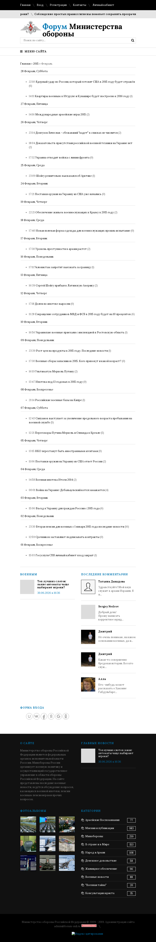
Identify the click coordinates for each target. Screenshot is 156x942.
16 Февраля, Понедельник (37, 256)
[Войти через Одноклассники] (66, 716)
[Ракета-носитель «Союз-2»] (28, 863)
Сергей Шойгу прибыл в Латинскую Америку (65, 285)
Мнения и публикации (99, 828)
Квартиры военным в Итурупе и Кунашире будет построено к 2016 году (82, 96)
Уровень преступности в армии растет (61, 249)
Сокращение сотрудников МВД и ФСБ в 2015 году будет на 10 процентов (83, 314)
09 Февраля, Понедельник (37, 340)
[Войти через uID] (29, 716)
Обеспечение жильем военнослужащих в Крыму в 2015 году (74, 212)
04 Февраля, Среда (33, 469)
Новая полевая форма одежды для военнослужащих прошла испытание (83, 230)
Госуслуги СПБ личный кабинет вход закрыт (65, 555)
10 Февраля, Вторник (34, 322)
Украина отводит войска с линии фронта (62, 157)
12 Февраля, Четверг (34, 293)
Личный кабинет (103, 5)
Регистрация (58, 5)
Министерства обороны (82, 30)
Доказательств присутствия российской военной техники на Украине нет (84, 143)
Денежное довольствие (101, 860)
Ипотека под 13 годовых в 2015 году (59, 382)
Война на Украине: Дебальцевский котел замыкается (70, 490)
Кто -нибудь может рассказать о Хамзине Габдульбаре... (112, 685)
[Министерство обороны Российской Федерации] (28, 824)
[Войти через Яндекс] (51, 716)
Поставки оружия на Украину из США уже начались (68, 194)
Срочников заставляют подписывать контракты (67, 537)
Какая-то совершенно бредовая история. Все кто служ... (115, 660)
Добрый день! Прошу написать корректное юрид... (111, 613)
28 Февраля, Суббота (34, 71)
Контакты (79, 5)
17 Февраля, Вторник (34, 238)
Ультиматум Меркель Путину (54, 371)
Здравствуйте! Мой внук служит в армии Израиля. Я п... (116, 588)
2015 (36, 63)
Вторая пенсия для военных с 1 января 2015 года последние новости (80, 526)
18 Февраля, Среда (32, 220)
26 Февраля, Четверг (34, 122)
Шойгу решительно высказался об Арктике (64, 176)
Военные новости (97, 877)
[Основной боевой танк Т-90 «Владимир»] (47, 863)
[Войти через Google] (58, 716)
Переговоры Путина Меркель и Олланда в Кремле (67, 433)
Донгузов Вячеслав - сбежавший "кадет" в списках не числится (77, 132)
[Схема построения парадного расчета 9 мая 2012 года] (67, 844)
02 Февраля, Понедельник (37, 516)
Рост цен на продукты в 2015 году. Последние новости (72, 350)
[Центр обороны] (47, 824)
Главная (25, 5)
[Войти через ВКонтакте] (36, 716)
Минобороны (94, 836)
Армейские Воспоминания (102, 820)
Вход (40, 5)
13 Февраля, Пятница (34, 275)
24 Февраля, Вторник (34, 183)
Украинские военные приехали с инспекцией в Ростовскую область (80, 332)
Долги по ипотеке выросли (52, 304)
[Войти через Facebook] (44, 716)
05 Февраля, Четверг (34, 440)
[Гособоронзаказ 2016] (28, 844)
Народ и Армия (95, 852)
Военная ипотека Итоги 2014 (54, 479)
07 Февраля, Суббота (34, 408)
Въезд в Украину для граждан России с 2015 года (68, 508)
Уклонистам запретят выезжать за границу (63, 267)
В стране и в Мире (97, 844)
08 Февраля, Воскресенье (37, 389)
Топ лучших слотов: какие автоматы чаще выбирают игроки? (53, 584)
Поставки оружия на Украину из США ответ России (68, 461)
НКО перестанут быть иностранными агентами (66, 451)
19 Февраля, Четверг (34, 202)
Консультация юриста (99, 893)
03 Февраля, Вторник (34, 498)
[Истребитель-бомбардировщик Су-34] (67, 863)
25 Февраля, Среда (32, 165)
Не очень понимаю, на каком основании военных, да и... (117, 636)
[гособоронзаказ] (67, 824)
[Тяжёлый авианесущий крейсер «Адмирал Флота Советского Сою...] (47, 844)
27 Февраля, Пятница (34, 104)
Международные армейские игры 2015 (60, 114)
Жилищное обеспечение (101, 868)
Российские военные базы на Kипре (58, 400)
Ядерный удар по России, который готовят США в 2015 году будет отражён (85, 81)
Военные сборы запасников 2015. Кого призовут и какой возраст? (78, 361)
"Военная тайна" (95, 885)
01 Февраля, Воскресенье (37, 544)
